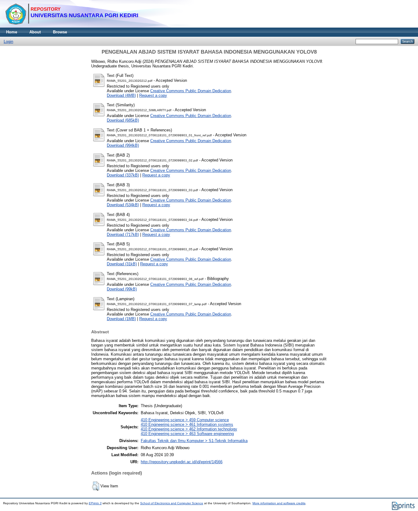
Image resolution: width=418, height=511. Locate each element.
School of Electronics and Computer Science (171, 503)
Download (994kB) (123, 145)
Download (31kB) (122, 264)
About (35, 32)
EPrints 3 (95, 503)
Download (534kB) (123, 205)
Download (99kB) (122, 289)
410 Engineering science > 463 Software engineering (187, 433)
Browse (60, 32)
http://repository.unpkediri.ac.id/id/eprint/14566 (181, 462)
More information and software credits (278, 503)
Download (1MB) (121, 318)
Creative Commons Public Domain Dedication (190, 91)
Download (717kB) (123, 234)
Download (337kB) (123, 175)
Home (11, 32)
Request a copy (153, 95)
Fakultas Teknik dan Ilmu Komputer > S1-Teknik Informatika (194, 440)
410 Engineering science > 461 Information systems (187, 424)
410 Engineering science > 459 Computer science (185, 420)
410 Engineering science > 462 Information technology (189, 429)
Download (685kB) (123, 120)
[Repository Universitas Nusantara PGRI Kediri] (72, 26)
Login (8, 41)
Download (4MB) (121, 95)
